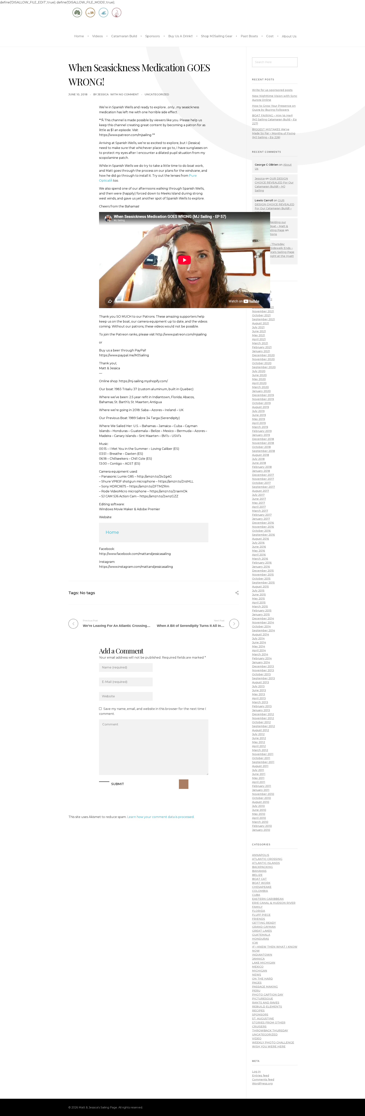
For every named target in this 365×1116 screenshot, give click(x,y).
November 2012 (263, 718)
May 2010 (258, 814)
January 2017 (261, 518)
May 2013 (258, 694)
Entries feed (260, 1075)
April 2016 (259, 554)
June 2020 (259, 375)
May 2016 (258, 550)
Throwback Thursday (270, 1030)
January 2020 (261, 391)
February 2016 (262, 562)
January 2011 (260, 790)
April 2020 (259, 383)
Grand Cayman (264, 927)
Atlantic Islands (266, 863)
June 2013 (259, 690)
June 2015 (259, 594)
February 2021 (262, 347)
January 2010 (261, 830)
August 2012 (260, 730)
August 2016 (260, 538)
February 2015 (261, 610)
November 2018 (263, 443)
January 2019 (261, 435)
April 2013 (259, 698)
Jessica (103, 94)
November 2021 (263, 311)
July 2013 (258, 686)
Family (257, 907)
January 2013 (261, 710)
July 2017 (258, 495)
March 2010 (260, 822)
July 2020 (258, 371)
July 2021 (258, 327)
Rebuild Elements (267, 1006)
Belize (257, 875)
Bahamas (259, 871)
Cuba (256, 895)
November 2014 (263, 622)
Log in (256, 1071)
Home (112, 532)
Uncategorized (157, 94)
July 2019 (258, 411)
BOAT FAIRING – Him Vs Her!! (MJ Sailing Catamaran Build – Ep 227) (274, 119)
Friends (258, 919)
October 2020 (261, 363)
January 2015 (261, 614)
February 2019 (262, 431)
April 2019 (259, 423)
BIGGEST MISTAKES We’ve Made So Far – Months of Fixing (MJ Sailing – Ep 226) (273, 133)
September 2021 (263, 319)
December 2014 (263, 618)
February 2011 (261, 786)
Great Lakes (262, 931)
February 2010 (262, 826)
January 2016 (261, 566)
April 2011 (258, 782)
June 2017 (259, 499)
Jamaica (258, 958)
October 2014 (261, 626)
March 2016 (260, 558)
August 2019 (260, 407)
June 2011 (258, 774)
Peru (256, 990)
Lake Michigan (263, 962)
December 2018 (263, 439)
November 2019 (263, 399)
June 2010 (259, 810)
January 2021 (261, 351)
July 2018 (258, 459)
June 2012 (259, 738)
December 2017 (263, 475)
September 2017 (263, 487)
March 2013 (260, 702)
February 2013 (262, 706)
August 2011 (260, 766)
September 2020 (264, 367)
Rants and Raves (265, 1002)
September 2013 (263, 678)
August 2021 (260, 323)
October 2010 (261, 798)
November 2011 (262, 754)
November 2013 (263, 670)
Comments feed (263, 1079)
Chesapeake (261, 887)
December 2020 (263, 355)
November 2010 (263, 794)
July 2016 (258, 542)
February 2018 (262, 467)
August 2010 (260, 802)
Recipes (258, 1010)
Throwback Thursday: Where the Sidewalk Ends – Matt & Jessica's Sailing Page (274, 248)
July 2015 (258, 590)
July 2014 (258, 638)
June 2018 (259, 463)
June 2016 (259, 546)
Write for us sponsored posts (272, 90)
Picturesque (262, 998)
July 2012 (258, 734)
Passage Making (265, 986)
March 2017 (260, 511)
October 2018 (261, 447)
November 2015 (263, 574)
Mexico (257, 966)
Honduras (260, 938)
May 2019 (258, 419)
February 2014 (262, 658)
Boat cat (259, 879)
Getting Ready (264, 923)
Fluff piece (261, 915)
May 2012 (258, 742)
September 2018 (263, 451)
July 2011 (258, 770)
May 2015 (258, 598)
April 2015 (259, 602)
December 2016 (263, 522)
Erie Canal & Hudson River (273, 903)
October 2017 (261, 483)
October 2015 (261, 578)
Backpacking (262, 867)
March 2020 (260, 387)
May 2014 (258, 646)
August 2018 (260, 455)
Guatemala (261, 934)
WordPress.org (262, 1083)
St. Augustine (263, 1018)
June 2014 (259, 642)
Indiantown (262, 954)
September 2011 (263, 762)
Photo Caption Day (267, 994)
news (256, 974)
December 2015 (263, 570)
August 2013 (260, 682)
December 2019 (263, 395)
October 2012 (261, 722)
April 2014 (259, 650)
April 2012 (259, 746)
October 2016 (261, 530)
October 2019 (261, 403)
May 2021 (258, 335)
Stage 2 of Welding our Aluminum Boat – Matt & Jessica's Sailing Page (271, 226)
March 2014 (260, 654)
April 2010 (259, 818)
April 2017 (259, 507)
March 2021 (260, 343)
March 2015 (260, 606)
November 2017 (263, 479)
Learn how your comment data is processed (160, 817)
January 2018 (261, 471)
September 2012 (263, 726)
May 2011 (258, 778)
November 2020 (263, 359)
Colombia (260, 891)
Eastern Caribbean (268, 899)
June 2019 (259, 415)
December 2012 (263, 714)
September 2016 (263, 534)
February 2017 (262, 514)
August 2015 (260, 586)
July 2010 (258, 806)
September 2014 (263, 630)
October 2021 (261, 315)
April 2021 (259, 339)
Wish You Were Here (269, 1046)
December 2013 (263, 666)
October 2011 (261, 758)
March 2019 (260, 427)
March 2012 (260, 750)
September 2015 (263, 582)
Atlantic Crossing (267, 859)
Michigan (259, 970)
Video (256, 1038)
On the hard (262, 978)
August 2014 (260, 634)
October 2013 (261, 674)
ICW (255, 942)
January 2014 (261, 662)
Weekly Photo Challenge (273, 1042)
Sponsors (260, 1014)
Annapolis (260, 855)
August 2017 (260, 491)
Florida (258, 911)
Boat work (261, 883)
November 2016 (263, 526)
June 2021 (259, 331)
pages (257, 982)
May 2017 (258, 503)
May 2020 (259, 379)
